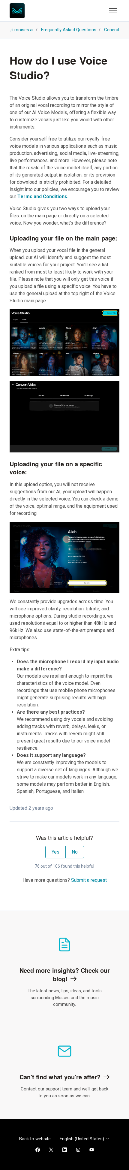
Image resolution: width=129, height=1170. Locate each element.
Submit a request (89, 880)
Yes (55, 852)
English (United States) (82, 1138)
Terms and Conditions (42, 196)
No (75, 852)
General (111, 29)
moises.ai (23, 29)
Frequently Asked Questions (68, 29)
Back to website (35, 1138)
